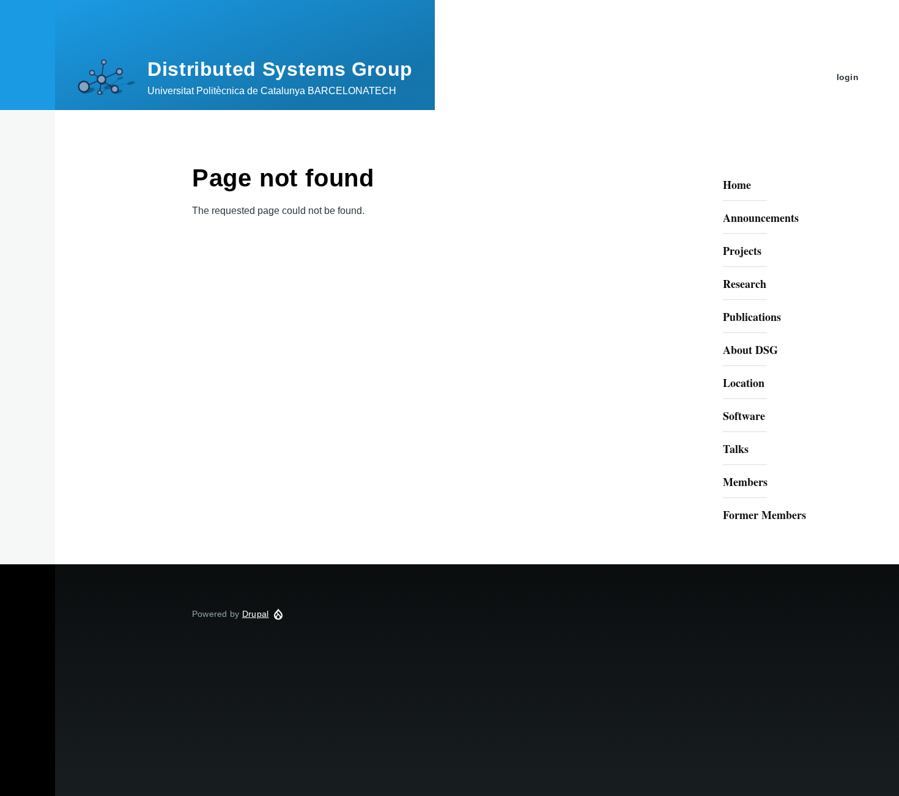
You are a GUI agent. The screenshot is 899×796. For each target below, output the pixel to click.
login (848, 77)
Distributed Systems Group (280, 69)
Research (744, 284)
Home (737, 185)
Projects (742, 251)
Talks (736, 449)
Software (744, 416)
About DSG (750, 350)
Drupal (255, 614)
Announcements (761, 218)
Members (745, 482)
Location (743, 383)
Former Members (764, 515)
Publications (752, 317)
